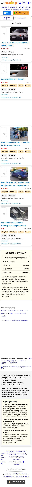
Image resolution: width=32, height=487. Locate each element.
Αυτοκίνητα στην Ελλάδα (8, 310)
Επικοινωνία (16, 459)
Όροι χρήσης (10, 451)
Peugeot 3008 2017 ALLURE (12, 79)
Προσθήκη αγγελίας (22, 13)
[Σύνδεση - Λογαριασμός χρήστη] (20, 2)
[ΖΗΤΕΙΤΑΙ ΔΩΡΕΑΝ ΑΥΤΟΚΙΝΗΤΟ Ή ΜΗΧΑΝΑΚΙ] (19, 34)
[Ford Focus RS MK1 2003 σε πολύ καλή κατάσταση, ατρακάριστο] (19, 174)
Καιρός (27, 476)
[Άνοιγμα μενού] (2, 3)
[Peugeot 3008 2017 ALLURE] (19, 70)
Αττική (19, 60)
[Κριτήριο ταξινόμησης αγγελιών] (22, 18)
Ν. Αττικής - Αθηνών (24, 7)
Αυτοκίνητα (25, 9)
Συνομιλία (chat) (8, 476)
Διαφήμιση (20, 457)
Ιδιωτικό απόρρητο (21, 451)
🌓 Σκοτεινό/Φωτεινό (16, 482)
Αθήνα (8, 9)
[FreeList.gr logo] (10, 2)
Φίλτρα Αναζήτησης (6, 18)
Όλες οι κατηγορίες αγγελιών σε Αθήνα (15, 320)
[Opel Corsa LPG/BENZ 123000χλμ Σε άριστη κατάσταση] (19, 134)
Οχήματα (16, 9)
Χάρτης (8, 13)
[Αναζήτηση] (24, 2)
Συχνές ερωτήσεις (12, 454)
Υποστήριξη (23, 454)
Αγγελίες (4, 7)
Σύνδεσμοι (12, 457)
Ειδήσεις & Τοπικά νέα (21, 474)
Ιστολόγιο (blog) (19, 476)
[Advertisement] (16, 113)
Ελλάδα (12, 7)
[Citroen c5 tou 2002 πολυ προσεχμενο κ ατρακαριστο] (19, 214)
